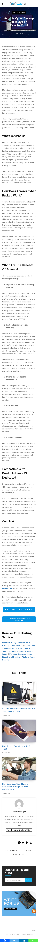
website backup (18, 855)
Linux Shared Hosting (11, 657)
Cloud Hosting (17, 645)
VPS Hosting (29, 645)
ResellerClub (7, 588)
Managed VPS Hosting (13, 648)
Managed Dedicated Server (20, 654)
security (29, 850)
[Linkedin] (27, 842)
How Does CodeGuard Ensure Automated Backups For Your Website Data (15, 786)
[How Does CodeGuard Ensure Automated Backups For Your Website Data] (19, 768)
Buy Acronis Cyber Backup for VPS (19, 609)
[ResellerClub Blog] (20, 3)
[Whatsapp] (31, 842)
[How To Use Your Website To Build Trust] (19, 731)
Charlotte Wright (12, 31)
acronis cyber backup (13, 850)
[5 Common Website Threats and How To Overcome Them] (19, 693)
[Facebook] (19, 842)
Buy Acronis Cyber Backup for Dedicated (18, 619)
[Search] (34, 4)
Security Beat (19, 12)
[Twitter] (23, 842)
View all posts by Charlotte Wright (19, 830)
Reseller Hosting (9, 642)
